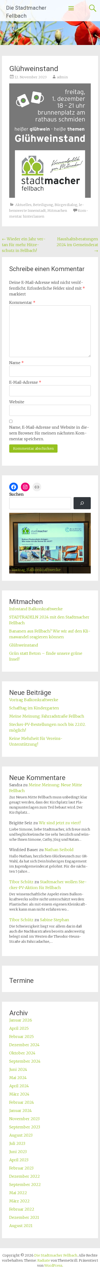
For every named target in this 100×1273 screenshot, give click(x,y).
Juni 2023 (18, 1151)
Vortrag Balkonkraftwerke (33, 699)
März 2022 (19, 1201)
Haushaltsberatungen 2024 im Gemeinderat (77, 244)
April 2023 (18, 1159)
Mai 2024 (18, 1077)
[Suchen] (82, 503)
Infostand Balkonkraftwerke (36, 608)
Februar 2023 (21, 1168)
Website (16, 401)
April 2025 (19, 1028)
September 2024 (25, 1061)
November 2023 (24, 1118)
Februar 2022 (21, 1209)
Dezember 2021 (24, 1217)
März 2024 (19, 1094)
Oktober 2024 (22, 1053)
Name (16, 362)
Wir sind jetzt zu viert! (60, 822)
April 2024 (19, 1085)
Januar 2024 (20, 1110)
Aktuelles (23, 205)
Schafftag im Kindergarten (34, 708)
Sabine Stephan (54, 919)
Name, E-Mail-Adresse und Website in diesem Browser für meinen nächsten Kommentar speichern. (49, 433)
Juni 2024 (18, 1069)
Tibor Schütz (21, 881)
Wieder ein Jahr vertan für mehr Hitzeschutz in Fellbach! (23, 244)
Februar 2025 (21, 1036)
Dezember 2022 (24, 1176)
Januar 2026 (20, 1020)
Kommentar (22, 302)
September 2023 (24, 1127)
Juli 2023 (17, 1143)
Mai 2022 (18, 1192)
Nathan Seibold (59, 849)
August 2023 (21, 1135)
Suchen (16, 494)
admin (62, 77)
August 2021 (21, 1225)
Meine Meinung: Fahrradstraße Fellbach (46, 716)
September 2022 (25, 1184)
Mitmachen (57, 210)
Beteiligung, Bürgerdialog (55, 205)
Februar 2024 (21, 1102)
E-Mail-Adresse (25, 382)
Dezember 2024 (24, 1044)
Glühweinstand (23, 645)
